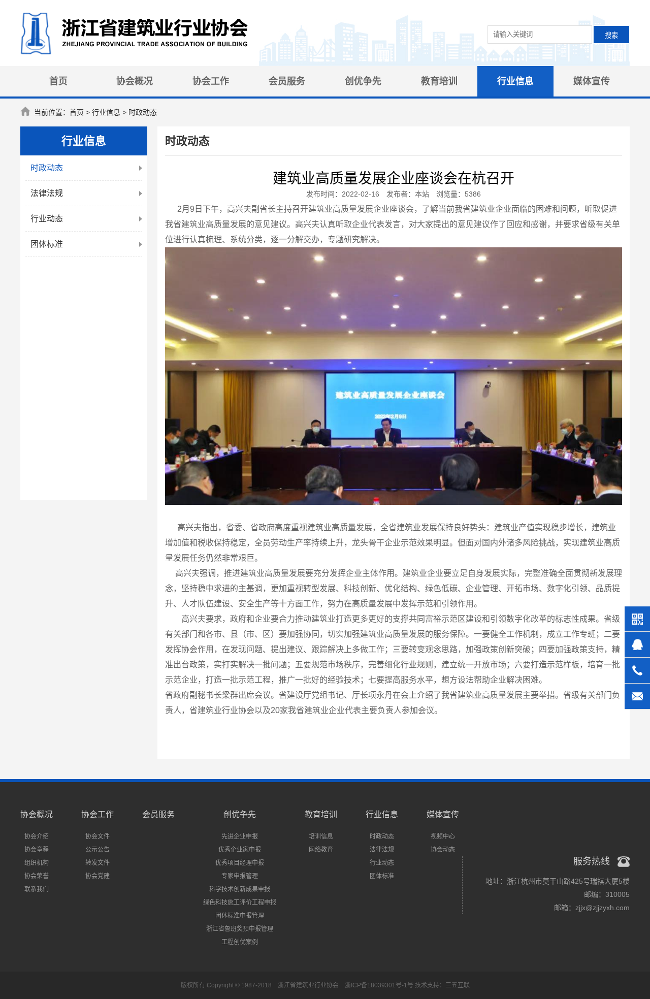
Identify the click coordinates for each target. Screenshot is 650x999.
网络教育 (321, 849)
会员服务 (287, 81)
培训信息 (321, 836)
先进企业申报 (239, 836)
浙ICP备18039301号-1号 (379, 985)
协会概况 (134, 81)
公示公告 (97, 849)
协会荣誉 (36, 876)
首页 (58, 81)
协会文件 (97, 836)
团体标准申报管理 (239, 915)
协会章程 (36, 849)
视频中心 (443, 836)
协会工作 (210, 81)
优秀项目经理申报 (239, 862)
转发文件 (97, 862)
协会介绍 (36, 836)
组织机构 (36, 862)
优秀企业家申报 (239, 849)
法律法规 (46, 193)
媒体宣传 (591, 81)
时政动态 (46, 168)
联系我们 (36, 889)
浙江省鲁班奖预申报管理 (239, 928)
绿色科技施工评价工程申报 (239, 902)
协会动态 (443, 849)
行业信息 (515, 81)
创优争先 (363, 81)
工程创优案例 (239, 942)
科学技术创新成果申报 (239, 889)
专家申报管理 (239, 876)
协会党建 (97, 876)
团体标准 (46, 244)
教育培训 (439, 81)
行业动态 (46, 218)
